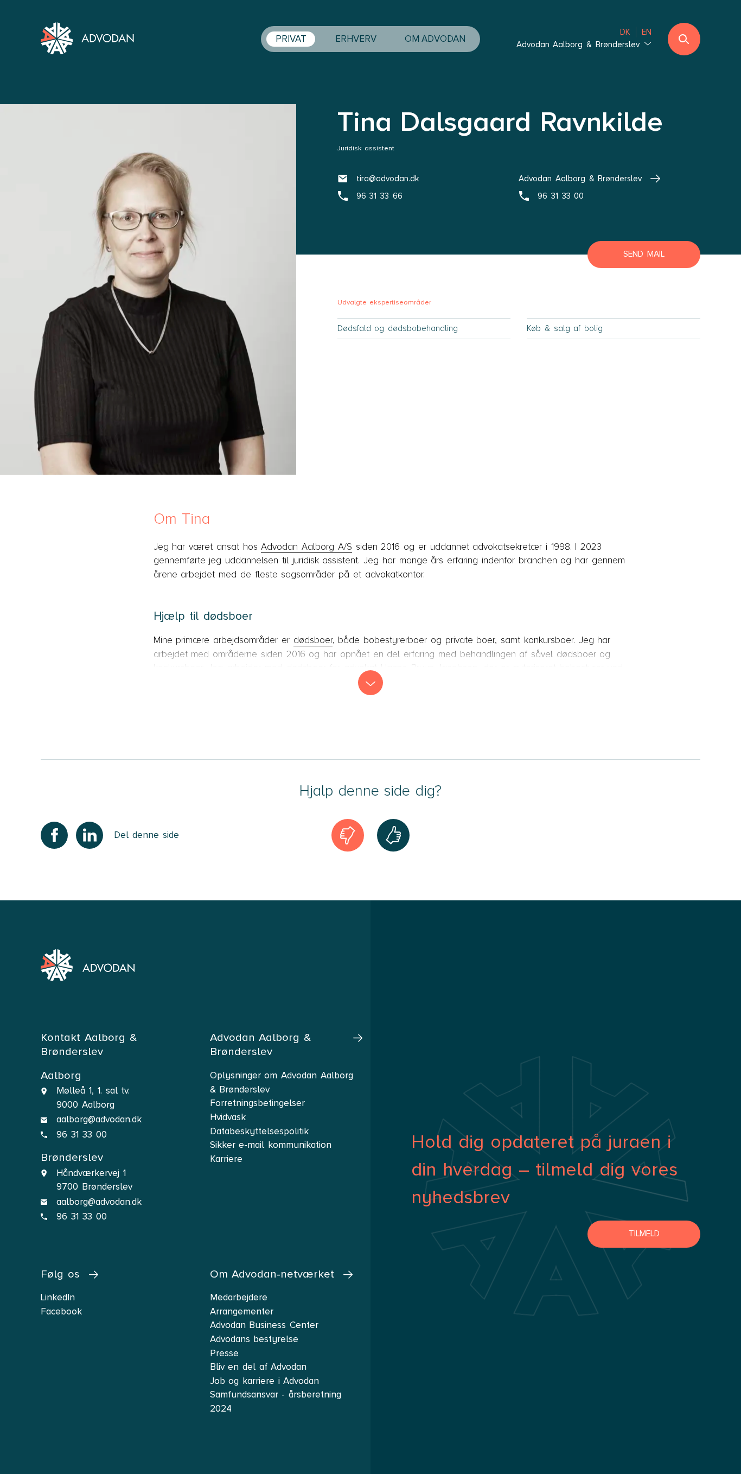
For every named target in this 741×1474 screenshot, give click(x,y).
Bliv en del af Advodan (258, 1367)
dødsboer (313, 640)
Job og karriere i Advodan (265, 1381)
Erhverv (355, 39)
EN (646, 32)
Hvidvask (228, 1117)
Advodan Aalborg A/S (306, 546)
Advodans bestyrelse (254, 1339)
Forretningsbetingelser (257, 1103)
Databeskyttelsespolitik (259, 1131)
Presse (224, 1353)
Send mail (644, 254)
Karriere (226, 1159)
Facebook (61, 1311)
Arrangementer (241, 1311)
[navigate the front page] (88, 39)
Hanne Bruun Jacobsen (429, 668)
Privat (291, 39)
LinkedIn (58, 1297)
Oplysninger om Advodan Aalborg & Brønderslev (281, 1082)
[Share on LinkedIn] (89, 835)
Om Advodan (435, 39)
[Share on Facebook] (54, 835)
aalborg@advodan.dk (99, 1119)
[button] (370, 682)
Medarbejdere (238, 1297)
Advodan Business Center (264, 1325)
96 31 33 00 (81, 1134)
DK (625, 32)
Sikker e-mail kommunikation (270, 1145)
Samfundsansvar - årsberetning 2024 (275, 1401)
